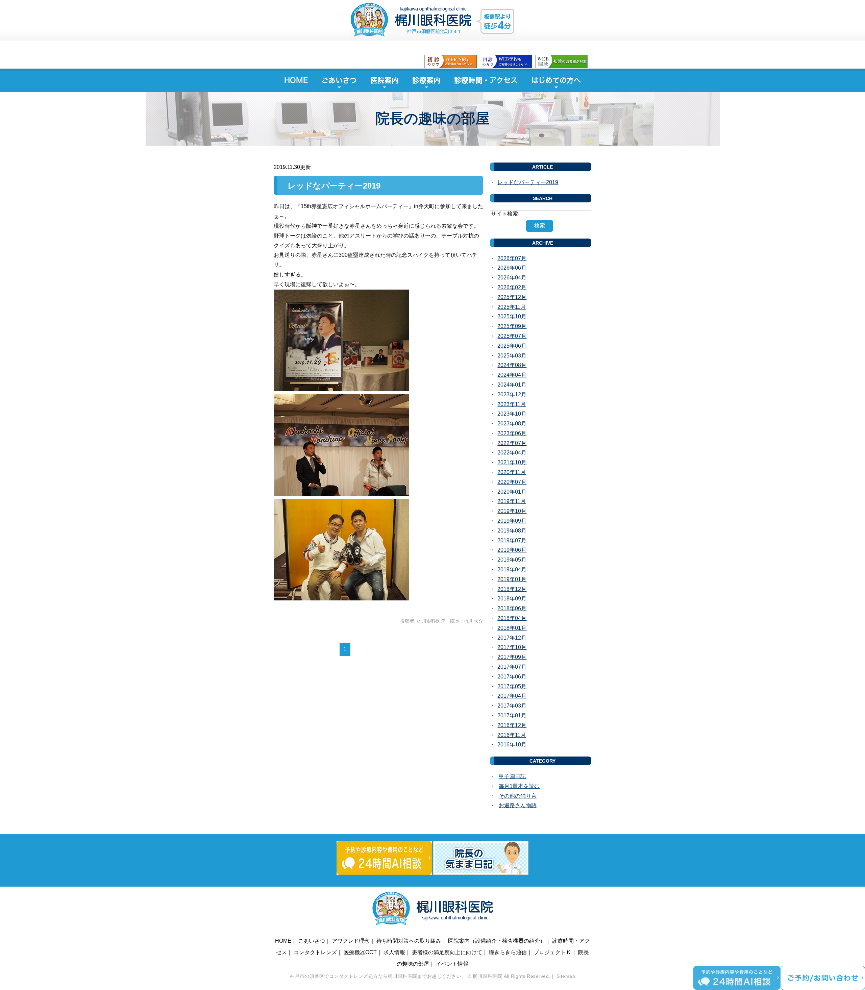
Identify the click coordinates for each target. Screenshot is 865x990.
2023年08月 (511, 423)
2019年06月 (511, 550)
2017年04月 (511, 696)
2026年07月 (511, 258)
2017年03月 (511, 706)
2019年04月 (511, 569)
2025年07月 (511, 336)
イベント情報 (452, 964)
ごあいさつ (339, 80)
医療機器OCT (360, 952)
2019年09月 (511, 521)
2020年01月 (511, 492)
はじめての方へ (556, 80)
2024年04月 (511, 375)
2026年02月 (511, 287)
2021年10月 (511, 462)
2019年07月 (511, 540)
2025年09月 (511, 326)
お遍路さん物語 (518, 805)
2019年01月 (511, 579)
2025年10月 (511, 316)
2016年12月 (511, 725)
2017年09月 (511, 657)
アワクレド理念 (351, 941)
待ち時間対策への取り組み (408, 941)
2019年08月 (511, 531)
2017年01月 (511, 715)
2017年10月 (511, 647)
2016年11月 (511, 735)
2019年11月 (511, 501)
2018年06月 (511, 608)
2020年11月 (511, 472)
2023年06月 (511, 433)
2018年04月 (511, 618)
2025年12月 (511, 297)
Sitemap (566, 976)
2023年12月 (511, 394)
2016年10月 (511, 744)
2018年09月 (511, 598)
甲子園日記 (512, 776)
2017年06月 (511, 676)
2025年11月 (511, 307)
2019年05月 (511, 560)
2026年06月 (511, 268)
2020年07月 (511, 482)
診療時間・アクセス (486, 80)
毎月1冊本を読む (519, 786)
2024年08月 (511, 365)
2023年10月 (511, 414)
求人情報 (394, 952)
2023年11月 (511, 404)
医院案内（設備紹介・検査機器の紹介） (496, 941)
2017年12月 (511, 638)
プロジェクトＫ (552, 952)
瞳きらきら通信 (508, 952)
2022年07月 (511, 443)
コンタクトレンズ (315, 952)
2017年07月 (511, 667)
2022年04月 (511, 452)
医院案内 (384, 80)
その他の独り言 (518, 796)
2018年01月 (511, 628)
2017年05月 (511, 686)
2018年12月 (511, 589)
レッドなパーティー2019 (334, 185)
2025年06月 (511, 346)
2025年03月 (511, 355)
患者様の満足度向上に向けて (447, 952)
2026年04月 (511, 277)
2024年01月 (511, 385)
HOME (296, 80)
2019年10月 (511, 511)
